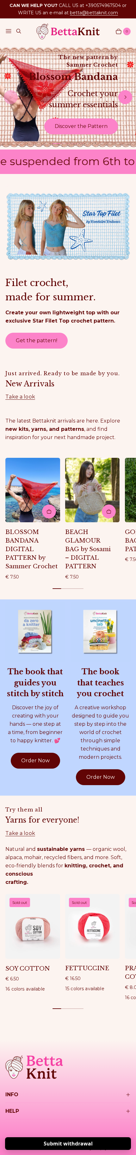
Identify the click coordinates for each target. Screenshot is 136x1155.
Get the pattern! (36, 340)
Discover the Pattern (81, 126)
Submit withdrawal (68, 1143)
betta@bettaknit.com (94, 13)
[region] (68, 97)
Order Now (35, 761)
